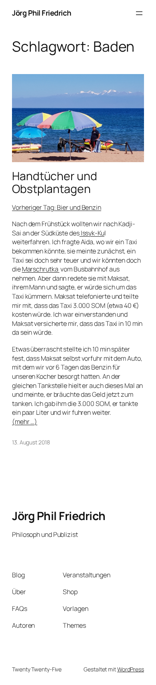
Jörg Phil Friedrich (41, 13)
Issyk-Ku (92, 233)
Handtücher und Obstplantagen (54, 182)
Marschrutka (41, 269)
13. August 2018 (31, 442)
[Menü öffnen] (139, 13)
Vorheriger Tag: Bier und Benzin (56, 207)
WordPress (130, 669)
